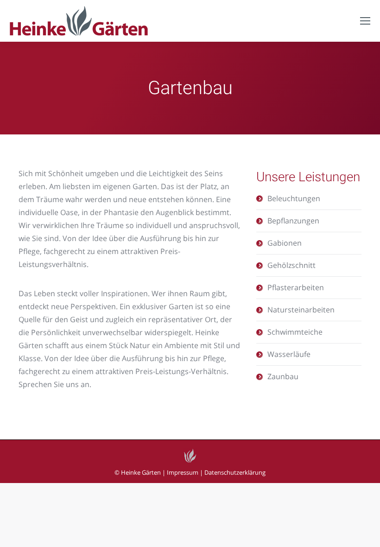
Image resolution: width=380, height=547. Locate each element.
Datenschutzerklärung (235, 472)
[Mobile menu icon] (365, 20)
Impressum (182, 472)
